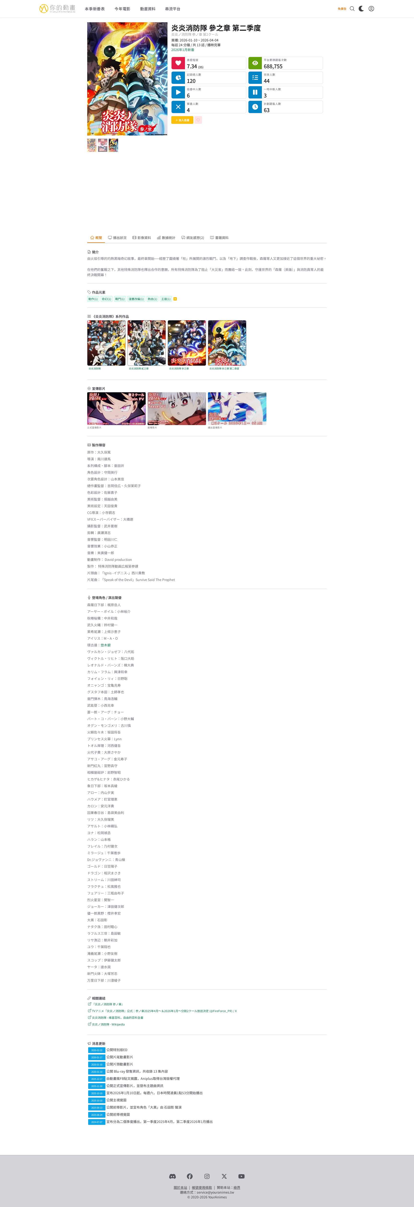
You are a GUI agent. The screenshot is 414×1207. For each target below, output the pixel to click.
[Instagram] (207, 1176)
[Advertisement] (207, 194)
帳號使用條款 (202, 1187)
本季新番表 (95, 8)
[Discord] (172, 1176)
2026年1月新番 (182, 49)
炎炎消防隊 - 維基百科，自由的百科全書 (117, 1017)
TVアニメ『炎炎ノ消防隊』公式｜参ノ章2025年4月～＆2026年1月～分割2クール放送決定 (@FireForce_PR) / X (164, 1011)
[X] (224, 1176)
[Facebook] (190, 1176)
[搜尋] (352, 8)
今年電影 (123, 8)
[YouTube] (241, 1176)
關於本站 (180, 1187)
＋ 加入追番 (182, 120)
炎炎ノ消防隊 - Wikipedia (108, 1024)
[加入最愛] (198, 120)
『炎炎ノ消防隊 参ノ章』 (108, 1004)
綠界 (237, 1187)
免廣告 (342, 9)
